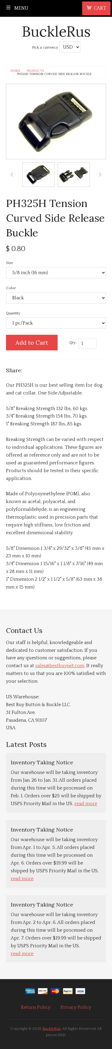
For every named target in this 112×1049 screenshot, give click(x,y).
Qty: (72, 342)
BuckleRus (56, 31)
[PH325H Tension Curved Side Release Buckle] (38, 174)
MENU (20, 8)
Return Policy (35, 1007)
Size (9, 263)
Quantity (13, 313)
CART (100, 8)
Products (35, 71)
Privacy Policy (76, 1007)
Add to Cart (32, 342)
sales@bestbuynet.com (59, 665)
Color (11, 288)
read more (85, 803)
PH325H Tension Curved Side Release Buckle (54, 74)
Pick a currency (45, 47)
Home (15, 71)
